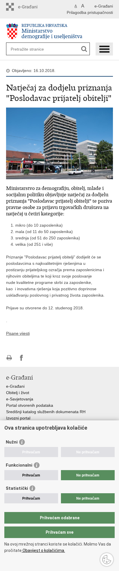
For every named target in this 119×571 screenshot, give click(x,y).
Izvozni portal (18, 418)
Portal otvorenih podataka (29, 405)
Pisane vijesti (18, 333)
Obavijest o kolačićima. (43, 550)
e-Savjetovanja (19, 399)
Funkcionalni (19, 465)
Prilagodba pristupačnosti (90, 12)
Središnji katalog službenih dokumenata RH (45, 411)
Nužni (12, 442)
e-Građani (103, 6)
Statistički (17, 488)
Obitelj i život (17, 392)
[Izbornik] (104, 49)
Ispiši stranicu (9, 358)
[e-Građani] (30, 7)
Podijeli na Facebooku (21, 358)
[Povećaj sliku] (59, 143)
